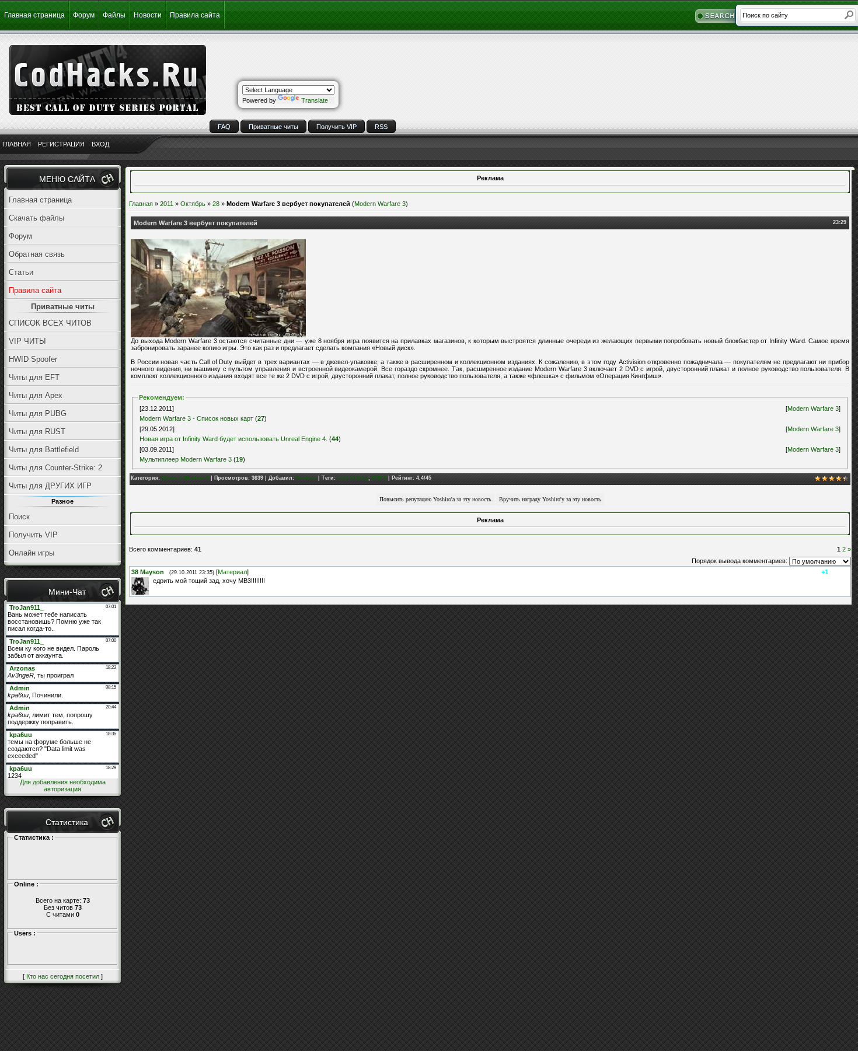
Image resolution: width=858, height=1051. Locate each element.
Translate (314, 100)
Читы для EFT (34, 377)
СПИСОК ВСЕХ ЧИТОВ (50, 323)
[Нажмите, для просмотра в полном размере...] (218, 334)
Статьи (21, 272)
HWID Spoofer (33, 359)
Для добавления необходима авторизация (63, 785)
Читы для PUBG (38, 413)
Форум (84, 15)
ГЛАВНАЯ (16, 144)
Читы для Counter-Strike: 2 (55, 467)
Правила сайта (195, 15)
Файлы (114, 15)
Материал (232, 571)
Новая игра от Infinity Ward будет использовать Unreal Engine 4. (233, 438)
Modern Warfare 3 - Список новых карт (196, 418)
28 (215, 203)
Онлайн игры (31, 553)
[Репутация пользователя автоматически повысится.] (435, 498)
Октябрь (192, 203)
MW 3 (379, 478)
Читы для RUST (37, 431)
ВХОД (100, 144)
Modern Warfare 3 (380, 203)
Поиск (19, 516)
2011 (166, 203)
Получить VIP (336, 126)
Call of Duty (352, 478)
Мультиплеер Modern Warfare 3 (185, 459)
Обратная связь (37, 254)
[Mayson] (152, 580)
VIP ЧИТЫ (27, 341)
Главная (141, 203)
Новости (148, 15)
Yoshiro (306, 478)
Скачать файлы (36, 218)
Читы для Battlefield (44, 449)
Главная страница (34, 15)
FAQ (224, 126)
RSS (381, 126)
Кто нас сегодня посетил (62, 976)
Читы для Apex (35, 395)
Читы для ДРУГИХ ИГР (50, 485)
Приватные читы (273, 126)
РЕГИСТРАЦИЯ (61, 144)
